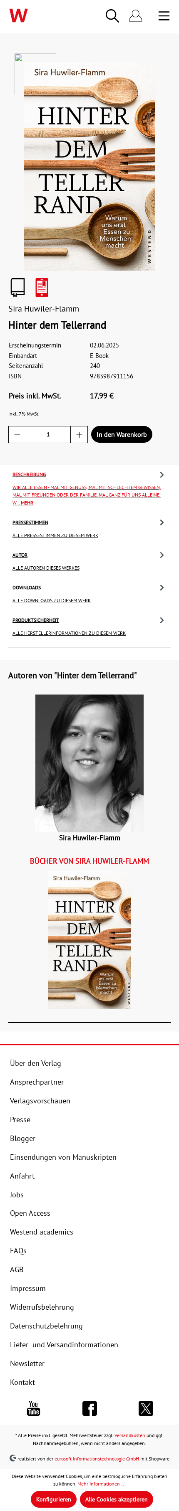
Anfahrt (22, 1176)
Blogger (22, 1138)
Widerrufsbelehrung (42, 1307)
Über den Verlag (35, 1063)
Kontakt (22, 1382)
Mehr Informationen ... (101, 1484)
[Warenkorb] (152, 17)
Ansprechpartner (37, 1082)
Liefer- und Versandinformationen (64, 1344)
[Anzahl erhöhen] (79, 434)
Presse (20, 1119)
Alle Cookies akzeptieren (116, 1499)
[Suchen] (112, 16)
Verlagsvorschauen (40, 1100)
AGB (17, 1269)
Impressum (28, 1288)
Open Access (30, 1213)
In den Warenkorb (122, 434)
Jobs (17, 1194)
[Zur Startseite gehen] (36, 15)
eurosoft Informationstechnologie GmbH (97, 1458)
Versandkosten (129, 1435)
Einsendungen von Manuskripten (63, 1157)
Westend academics (41, 1232)
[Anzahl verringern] (17, 434)
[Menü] (164, 16)
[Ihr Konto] (135, 16)
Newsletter (27, 1363)
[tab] (89, 487)
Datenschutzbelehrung (46, 1326)
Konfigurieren (53, 1499)
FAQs (18, 1250)
